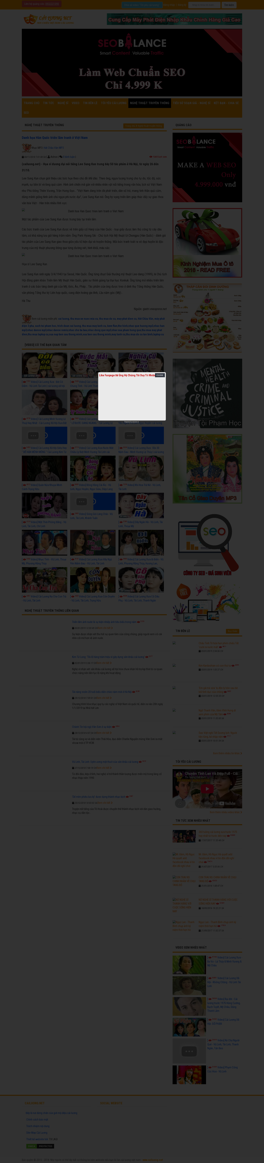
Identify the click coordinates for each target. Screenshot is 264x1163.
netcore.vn (135, 422)
